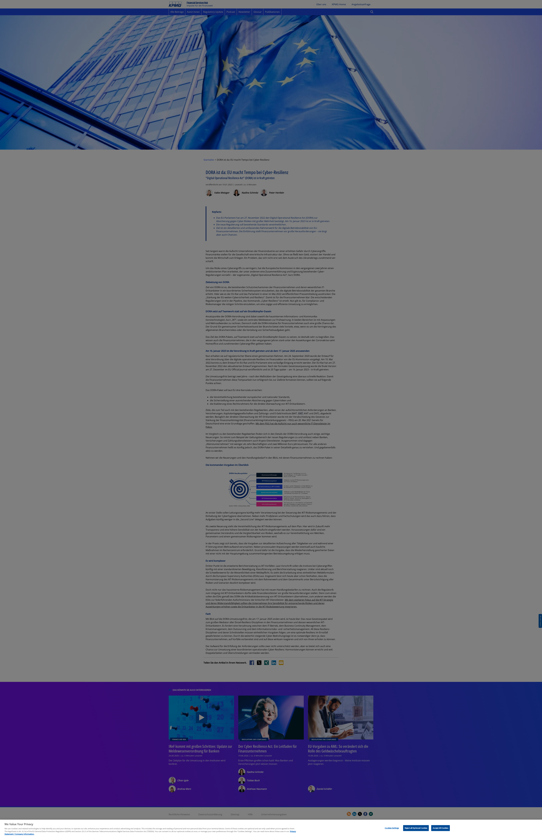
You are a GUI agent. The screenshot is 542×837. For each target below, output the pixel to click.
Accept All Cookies (440, 828)
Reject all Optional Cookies (416, 828)
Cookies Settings (392, 828)
